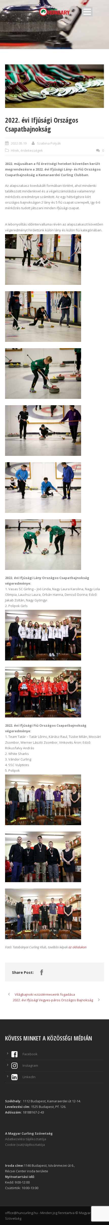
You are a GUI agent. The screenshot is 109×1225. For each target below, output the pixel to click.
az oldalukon (77, 947)
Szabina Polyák (49, 143)
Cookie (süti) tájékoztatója (25, 1144)
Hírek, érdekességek (27, 150)
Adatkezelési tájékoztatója (25, 1139)
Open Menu (87, 12)
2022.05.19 (19, 143)
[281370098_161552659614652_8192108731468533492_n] (54, 86)
